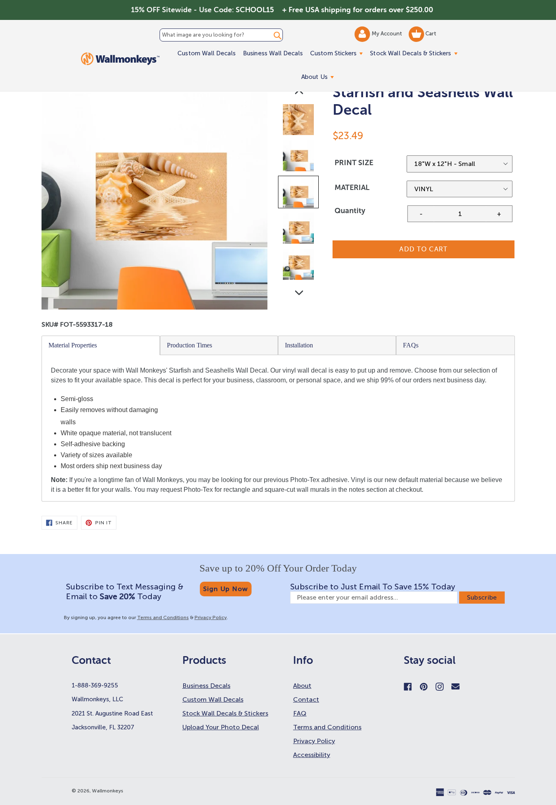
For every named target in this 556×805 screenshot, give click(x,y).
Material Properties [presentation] (72, 345)
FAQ (299, 713)
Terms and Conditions (163, 617)
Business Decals (206, 685)
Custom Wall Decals (206, 53)
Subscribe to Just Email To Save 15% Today (372, 586)
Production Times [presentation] (189, 345)
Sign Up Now (225, 589)
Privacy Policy (211, 617)
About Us (319, 77)
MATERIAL (352, 187)
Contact (306, 699)
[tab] (101, 345)
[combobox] (221, 34)
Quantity (350, 210)
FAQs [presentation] (410, 345)
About (302, 685)
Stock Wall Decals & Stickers (415, 53)
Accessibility (311, 755)
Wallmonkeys (107, 791)
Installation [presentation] (299, 345)
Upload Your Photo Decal (220, 727)
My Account (387, 34)
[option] (299, 121)
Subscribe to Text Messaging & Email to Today (124, 591)
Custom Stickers (338, 53)
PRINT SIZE (354, 162)
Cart (430, 34)
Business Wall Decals (273, 53)
